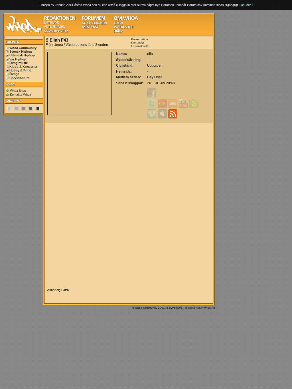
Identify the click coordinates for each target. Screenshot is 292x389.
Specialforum (19, 78)
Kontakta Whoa (20, 94)
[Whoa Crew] (118, 23)
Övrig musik (18, 63)
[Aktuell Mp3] (54, 27)
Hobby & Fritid (20, 70)
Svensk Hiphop (20, 51)
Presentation (139, 39)
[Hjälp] (118, 32)
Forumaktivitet (140, 46)
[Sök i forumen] (94, 23)
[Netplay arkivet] (51, 23)
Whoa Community (22, 48)
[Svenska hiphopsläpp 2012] (56, 31)
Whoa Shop (18, 90)
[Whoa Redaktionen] (60, 19)
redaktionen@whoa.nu (200, 307)
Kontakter (137, 42)
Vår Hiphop (17, 59)
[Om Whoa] (125, 19)
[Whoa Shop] (123, 27)
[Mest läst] (90, 27)
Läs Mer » (247, 5)
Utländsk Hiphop (22, 55)
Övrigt (14, 74)
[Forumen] (93, 19)
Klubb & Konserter (23, 66)
